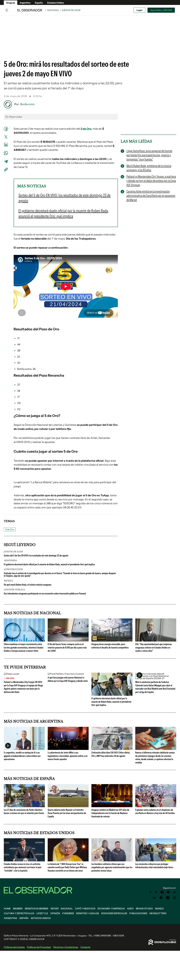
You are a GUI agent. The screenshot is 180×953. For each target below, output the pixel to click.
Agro (130, 908)
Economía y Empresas (111, 908)
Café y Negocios (85, 908)
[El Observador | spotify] (161, 897)
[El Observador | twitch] (174, 897)
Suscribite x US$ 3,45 (161, 10)
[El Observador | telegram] (167, 897)
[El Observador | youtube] (168, 892)
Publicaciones (138, 913)
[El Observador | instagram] (162, 892)
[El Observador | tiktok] (174, 892)
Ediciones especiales (114, 913)
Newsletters (157, 913)
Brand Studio (144, 908)
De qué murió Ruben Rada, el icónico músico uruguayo (27, 584)
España (39, 2)
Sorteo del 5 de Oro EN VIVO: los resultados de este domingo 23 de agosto (36, 555)
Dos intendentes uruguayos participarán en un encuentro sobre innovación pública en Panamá (45, 593)
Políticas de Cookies (14, 947)
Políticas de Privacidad (39, 947)
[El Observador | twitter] (150, 892)
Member (18, 908)
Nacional (53, 10)
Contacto (85, 947)
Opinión (55, 913)
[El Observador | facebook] (156, 892)
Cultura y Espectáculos (19, 913)
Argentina (25, 2)
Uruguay (10, 2)
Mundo (159, 908)
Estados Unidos (55, 2)
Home (7, 908)
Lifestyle (42, 913)
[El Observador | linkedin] (154, 897)
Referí (54, 908)
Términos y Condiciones (65, 947)
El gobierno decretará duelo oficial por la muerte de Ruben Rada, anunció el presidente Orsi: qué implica (49, 564)
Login (139, 10)
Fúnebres (68, 913)
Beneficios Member (36, 908)
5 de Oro (9, 529)
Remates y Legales (87, 913)
